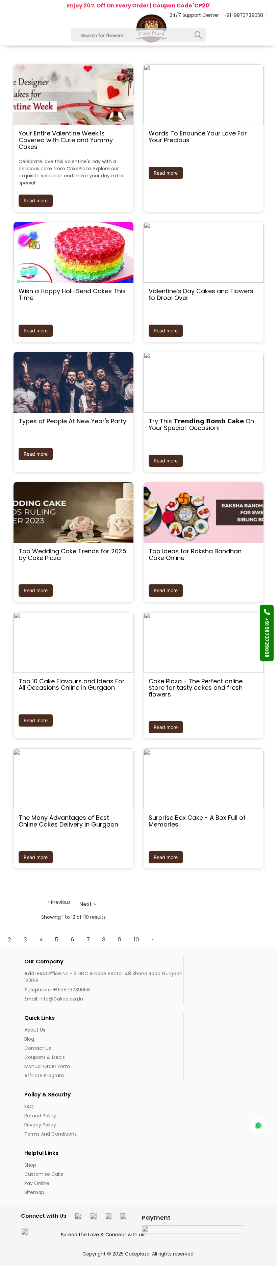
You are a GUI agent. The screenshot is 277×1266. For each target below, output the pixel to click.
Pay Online (36, 1183)
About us (34, 1030)
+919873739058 (57, 989)
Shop (30, 1165)
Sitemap (34, 1192)
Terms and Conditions (50, 1134)
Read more (36, 200)
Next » (87, 904)
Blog (29, 1039)
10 (136, 939)
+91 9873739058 (266, 637)
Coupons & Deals (44, 1057)
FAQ (29, 1106)
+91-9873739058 (243, 15)
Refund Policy (40, 1115)
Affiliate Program (44, 1075)
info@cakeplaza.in (53, 998)
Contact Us (37, 1048)
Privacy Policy (40, 1124)
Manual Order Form (47, 1066)
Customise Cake (44, 1174)
